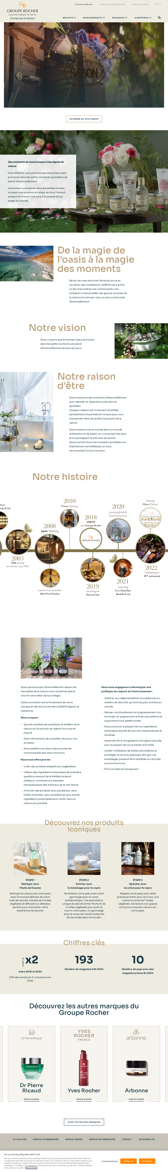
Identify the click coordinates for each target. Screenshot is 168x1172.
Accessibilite (147, 1139)
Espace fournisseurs (112, 4)
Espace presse (141, 4)
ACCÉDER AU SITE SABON (84, 119)
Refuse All (128, 1161)
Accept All (147, 1161)
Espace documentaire (102, 1139)
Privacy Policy (31, 1168)
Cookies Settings (110, 1161)
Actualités (20, 1139)
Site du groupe (84, 4)
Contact (127, 1139)
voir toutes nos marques (83, 1122)
